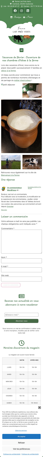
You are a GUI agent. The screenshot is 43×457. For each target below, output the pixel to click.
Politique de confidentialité (11, 454)
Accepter (21, 436)
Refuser (21, 443)
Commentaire (7, 228)
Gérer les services (21, 430)
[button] (39, 407)
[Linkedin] (28, 10)
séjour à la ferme (8, 70)
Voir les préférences (21, 449)
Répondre (4, 210)
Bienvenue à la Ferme (10, 175)
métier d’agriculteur (22, 80)
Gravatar (10, 206)
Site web (5, 275)
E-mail (4, 266)
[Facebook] (15, 10)
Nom (4, 257)
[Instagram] (21, 10)
